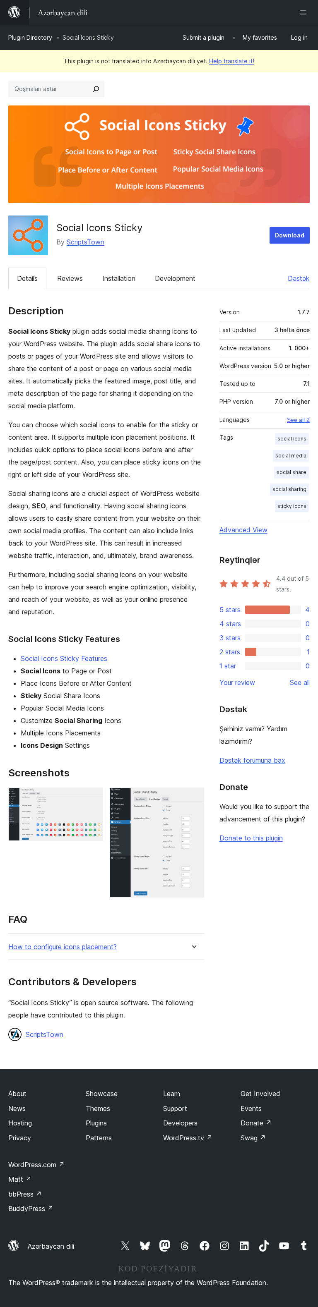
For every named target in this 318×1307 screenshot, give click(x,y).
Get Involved (260, 1093)
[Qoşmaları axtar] (96, 89)
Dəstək (299, 278)
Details (27, 278)
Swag (253, 1138)
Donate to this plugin (251, 838)
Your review (237, 682)
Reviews (70, 278)
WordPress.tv (187, 1138)
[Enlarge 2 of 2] (193, 799)
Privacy (19, 1138)
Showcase (102, 1093)
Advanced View (243, 530)
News (17, 1108)
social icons (291, 439)
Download (289, 235)
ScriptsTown (85, 242)
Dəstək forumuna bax (252, 760)
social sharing (289, 489)
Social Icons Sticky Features (64, 658)
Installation (118, 278)
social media (290, 455)
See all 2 (298, 420)
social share (291, 472)
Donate (256, 1123)
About (17, 1093)
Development (175, 278)
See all (300, 682)
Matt (19, 1179)
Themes (98, 1108)
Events (251, 1108)
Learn (171, 1093)
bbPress (25, 1194)
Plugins (96, 1123)
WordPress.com (36, 1165)
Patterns (99, 1138)
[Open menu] (305, 12)
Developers (180, 1123)
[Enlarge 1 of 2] (92, 799)
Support (175, 1108)
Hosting (20, 1123)
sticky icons (291, 506)
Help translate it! (231, 61)
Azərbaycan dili (51, 1246)
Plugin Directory (30, 37)
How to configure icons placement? (62, 947)
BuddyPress (30, 1208)
